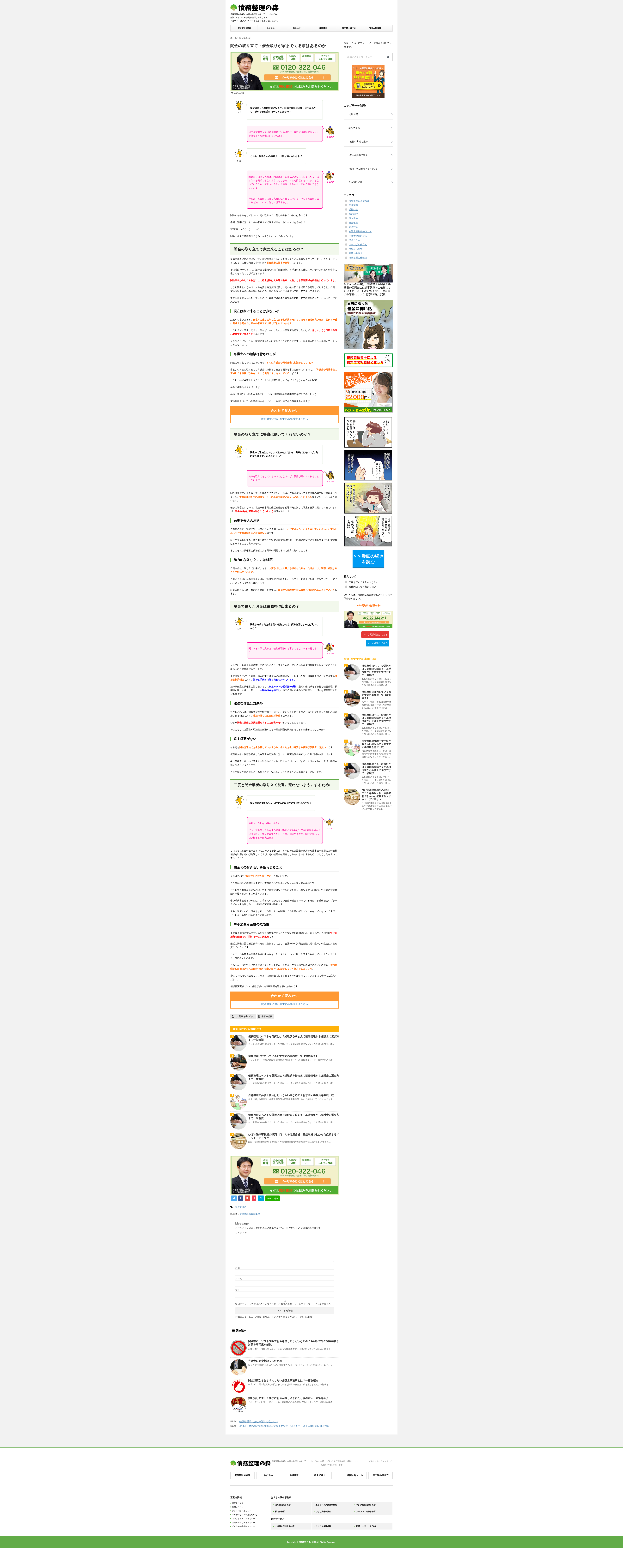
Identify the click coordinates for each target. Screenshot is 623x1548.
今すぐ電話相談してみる (375, 634)
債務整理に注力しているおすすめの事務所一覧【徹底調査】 (283, 1056)
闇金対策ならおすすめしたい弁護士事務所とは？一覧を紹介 (283, 1380)
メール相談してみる (377, 643)
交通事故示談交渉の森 (284, 1526)
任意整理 (353, 205)
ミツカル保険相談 (323, 1526)
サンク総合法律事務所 (366, 1505)
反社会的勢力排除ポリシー (243, 1526)
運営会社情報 (375, 28)
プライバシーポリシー (241, 1511)
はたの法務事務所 (283, 1505)
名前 (237, 1268)
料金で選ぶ (319, 1475)
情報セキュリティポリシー (243, 1522)
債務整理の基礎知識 (359, 200)
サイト (238, 1290)
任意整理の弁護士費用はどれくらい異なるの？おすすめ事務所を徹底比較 (291, 1095)
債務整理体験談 (244, 28)
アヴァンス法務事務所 (366, 1511)
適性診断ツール (355, 1475)
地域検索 (294, 1475)
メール (238, 1279)
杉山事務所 (280, 1511)
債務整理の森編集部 (249, 1214)
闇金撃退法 (240, 1207)
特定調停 (353, 214)
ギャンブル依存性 (358, 244)
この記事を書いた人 (244, 1016)
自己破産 (353, 222)
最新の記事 (266, 1016)
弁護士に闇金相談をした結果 (265, 1360)
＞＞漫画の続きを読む (368, 558)
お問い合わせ (238, 1507)
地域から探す (355, 249)
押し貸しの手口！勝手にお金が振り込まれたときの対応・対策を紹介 (288, 1398)
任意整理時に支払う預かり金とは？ (258, 1421)
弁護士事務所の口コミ (360, 231)
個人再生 (353, 218)
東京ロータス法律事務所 (326, 1505)
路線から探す (355, 253)
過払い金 (353, 209)
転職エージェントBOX (366, 1526)
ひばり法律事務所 (323, 1511)
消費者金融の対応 (358, 235)
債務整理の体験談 (358, 257)
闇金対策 (353, 227)
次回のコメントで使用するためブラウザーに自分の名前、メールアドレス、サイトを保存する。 (284, 1304)
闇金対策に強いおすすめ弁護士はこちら (284, 419)
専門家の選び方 (349, 28)
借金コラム (354, 240)
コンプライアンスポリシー (243, 1519)
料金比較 (297, 28)
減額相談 (323, 28)
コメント (241, 1232)
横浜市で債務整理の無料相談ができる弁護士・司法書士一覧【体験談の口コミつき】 (285, 1425)
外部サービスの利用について (244, 1515)
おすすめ (271, 28)
